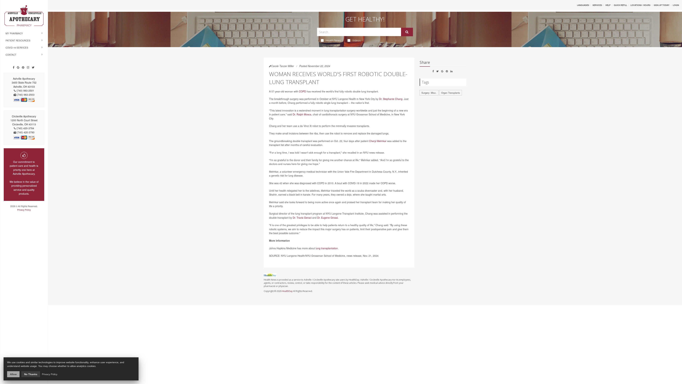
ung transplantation (327, 248)
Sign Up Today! (661, 5)
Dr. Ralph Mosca (302, 114)
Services (597, 5)
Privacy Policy (24, 209)
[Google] (18, 67)
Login (676, 5)
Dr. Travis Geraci (302, 217)
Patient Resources (18, 40)
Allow (13, 374)
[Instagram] (28, 67)
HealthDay (287, 291)
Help (607, 5)
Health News (333, 40)
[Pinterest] (23, 67)
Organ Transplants (450, 92)
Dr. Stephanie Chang (390, 99)
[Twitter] (33, 67)
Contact (11, 54)
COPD (302, 91)
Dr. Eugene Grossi (327, 217)
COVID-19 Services (17, 47)
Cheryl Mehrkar (377, 141)
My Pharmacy (14, 33)
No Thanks (30, 374)
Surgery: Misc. (429, 92)
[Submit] (407, 32)
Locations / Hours (640, 5)
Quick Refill (620, 5)
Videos (356, 40)
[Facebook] (13, 67)
